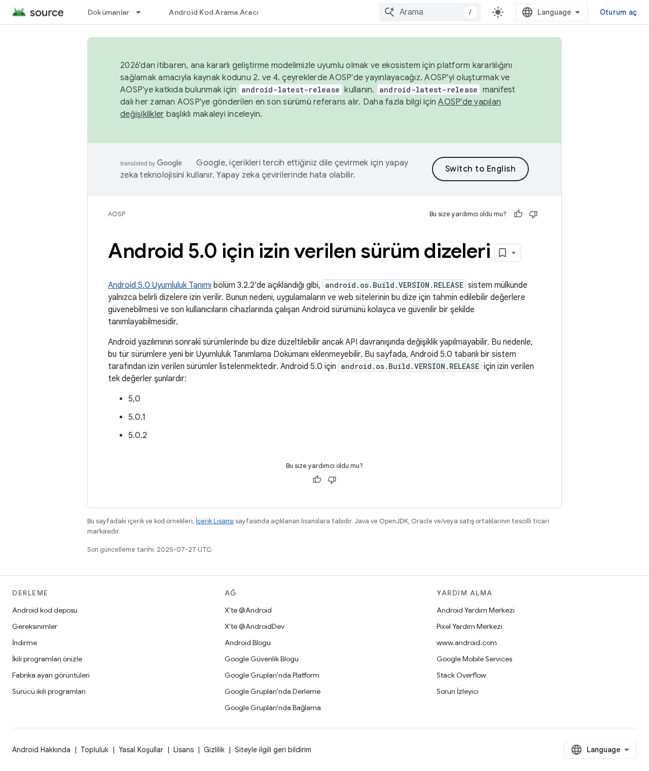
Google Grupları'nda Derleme (272, 691)
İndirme (24, 642)
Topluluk (95, 750)
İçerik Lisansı (215, 521)
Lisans (183, 750)
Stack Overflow (461, 675)
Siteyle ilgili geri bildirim (273, 750)
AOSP (116, 214)
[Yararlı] (518, 214)
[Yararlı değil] (533, 214)
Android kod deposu (45, 610)
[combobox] (430, 12)
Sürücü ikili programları (49, 691)
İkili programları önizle (47, 658)
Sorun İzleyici (458, 691)
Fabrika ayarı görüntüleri (51, 675)
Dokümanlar (109, 12)
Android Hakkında (41, 750)
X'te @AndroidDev (254, 626)
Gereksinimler (34, 626)
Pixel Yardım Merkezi (469, 626)
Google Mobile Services (474, 658)
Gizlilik (214, 750)
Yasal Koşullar (141, 750)
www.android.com (467, 642)
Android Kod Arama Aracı (213, 12)
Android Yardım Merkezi (476, 610)
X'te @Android (248, 610)
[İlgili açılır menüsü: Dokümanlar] (143, 12)
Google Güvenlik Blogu (262, 658)
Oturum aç (618, 12)
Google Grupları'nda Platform (272, 675)
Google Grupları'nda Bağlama (273, 707)
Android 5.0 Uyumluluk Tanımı (159, 285)
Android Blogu (248, 642)
